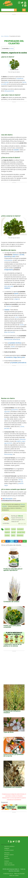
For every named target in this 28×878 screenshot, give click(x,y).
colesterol (7, 288)
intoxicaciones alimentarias (12, 339)
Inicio (2, 36)
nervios (8, 306)
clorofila (21, 254)
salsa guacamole (9, 91)
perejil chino (21, 532)
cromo (17, 317)
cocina (13, 529)
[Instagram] (16, 842)
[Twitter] (14, 842)
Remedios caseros (9, 854)
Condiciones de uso (8, 873)
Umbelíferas (19, 78)
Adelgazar (6, 848)
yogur (23, 441)
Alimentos (6, 36)
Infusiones (6, 853)
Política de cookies (14, 875)
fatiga (15, 357)
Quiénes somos (8, 863)
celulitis (12, 346)
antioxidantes (8, 260)
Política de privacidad (19, 873)
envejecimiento (8, 269)
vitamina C (16, 254)
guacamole (14, 409)
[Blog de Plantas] (19, 842)
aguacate (7, 411)
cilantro (7, 529)
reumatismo (9, 357)
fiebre (19, 357)
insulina (21, 325)
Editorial (20, 516)
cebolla (20, 480)
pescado (6, 428)
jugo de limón (8, 443)
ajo (5, 419)
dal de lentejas (8, 454)
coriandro (20, 529)
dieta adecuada (8, 286)
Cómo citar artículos (9, 865)
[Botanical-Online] (8, 3)
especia (7, 532)
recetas (7, 535)
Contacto (6, 861)
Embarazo (6, 858)
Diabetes (6, 310)
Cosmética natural (8, 850)
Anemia (6, 856)
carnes (22, 426)
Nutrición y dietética (9, 846)
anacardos (23, 439)
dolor (23, 357)
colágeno (16, 299)
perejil (7, 82)
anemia (16, 293)
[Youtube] (11, 842)
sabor (13, 535)
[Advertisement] (14, 25)
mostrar (11, 48)
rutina (13, 256)
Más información (10, 332)
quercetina (7, 256)
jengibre (18, 441)
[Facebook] (8, 842)
